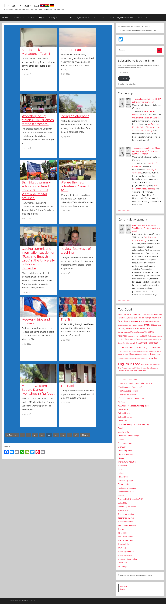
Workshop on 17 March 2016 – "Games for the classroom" (38, 120)
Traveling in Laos (125, 555)
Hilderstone (131, 336)
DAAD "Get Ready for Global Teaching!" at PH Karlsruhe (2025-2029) (146, 228)
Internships (122, 466)
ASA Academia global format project (133, 406)
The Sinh (67, 319)
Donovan (24, 601)
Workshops (122, 567)
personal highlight (124, 354)
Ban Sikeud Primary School (136, 321)
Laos (138, 347)
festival (141, 332)
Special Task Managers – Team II (36, 52)
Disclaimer (123, 586)
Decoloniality (123, 432)
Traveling (122, 548)
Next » (85, 435)
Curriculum (122, 421)
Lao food (121, 339)
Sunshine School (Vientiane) (126, 359)
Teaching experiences (127, 525)
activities (133, 314)
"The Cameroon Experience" (130, 387)
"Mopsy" (120, 314)
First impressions (125, 443)
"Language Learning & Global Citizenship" (135, 383)
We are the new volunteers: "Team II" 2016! (75, 186)
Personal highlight (125, 481)
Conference (123, 409)
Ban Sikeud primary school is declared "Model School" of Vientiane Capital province (36, 190)
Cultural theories (125, 417)
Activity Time (142, 314)
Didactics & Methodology (128, 436)
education (140, 325)
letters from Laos (129, 351)
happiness (122, 336)
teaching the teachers (150, 364)
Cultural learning (125, 413)
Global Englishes (125, 451)
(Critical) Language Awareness (131, 398)
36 (76, 435)
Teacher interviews (126, 518)
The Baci (67, 386)
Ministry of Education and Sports (151, 351)
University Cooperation (127, 559)
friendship (149, 332)
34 (63, 435)
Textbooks (122, 533)
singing (145, 354)
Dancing (121, 428)
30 (35, 435)
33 (56, 435)
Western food (142, 370)
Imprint (122, 589)
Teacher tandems (125, 522)
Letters (121, 473)
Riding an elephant (75, 116)
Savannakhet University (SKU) (130, 499)
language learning (156, 336)
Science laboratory (136, 354)
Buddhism (121, 325)
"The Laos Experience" (127, 394)
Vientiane (141, 368)
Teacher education (126, 514)
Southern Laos (71, 50)
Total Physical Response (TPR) (128, 368)
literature (138, 351)
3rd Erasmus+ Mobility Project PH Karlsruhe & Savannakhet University (145, 127)
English (121, 439)
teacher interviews (141, 359)
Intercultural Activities (127, 462)
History (121, 458)
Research (142, 17)
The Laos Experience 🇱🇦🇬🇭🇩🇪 (28, 5)
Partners (17, 17)
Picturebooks (123, 484)
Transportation (124, 544)
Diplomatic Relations (131, 325)
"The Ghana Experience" (128, 391)
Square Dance (156, 354)
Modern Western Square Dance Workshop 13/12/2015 (38, 389)
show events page (124, 210)
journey (146, 335)
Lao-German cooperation (151, 339)
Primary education (56, 17)
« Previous (12, 435)
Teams (30, 17)
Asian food (149, 314)
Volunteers (122, 563)
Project (5, 17)
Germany (122, 447)
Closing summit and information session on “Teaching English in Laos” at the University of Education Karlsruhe (38, 258)
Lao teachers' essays (134, 339)
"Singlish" (126, 314)
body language (153, 321)
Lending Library (146, 348)
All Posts (121, 402)
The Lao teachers (125, 540)
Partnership (123, 477)
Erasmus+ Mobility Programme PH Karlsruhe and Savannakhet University (140, 328)
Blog (41, 17)
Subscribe (123, 78)
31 (42, 435)
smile (150, 354)
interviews (139, 336)
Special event (124, 510)
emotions (148, 325)
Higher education (124, 17)
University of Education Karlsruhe (146, 118)
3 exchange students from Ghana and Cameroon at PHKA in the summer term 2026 (146, 151)
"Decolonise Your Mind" (127, 380)
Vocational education (102, 17)
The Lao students (125, 537)
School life (122, 503)
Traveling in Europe (126, 552)
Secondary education (79, 17)
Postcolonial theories (127, 488)
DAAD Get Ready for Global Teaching (134, 424)
